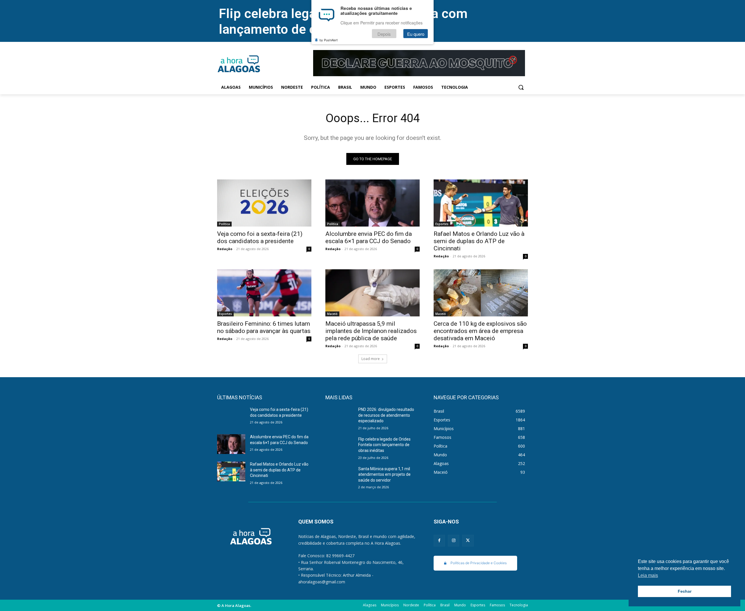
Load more (370, 358)
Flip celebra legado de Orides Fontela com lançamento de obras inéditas (384, 445)
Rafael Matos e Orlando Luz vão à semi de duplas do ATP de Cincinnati (479, 241)
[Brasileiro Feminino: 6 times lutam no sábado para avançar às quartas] (264, 292)
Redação (224, 249)
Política (224, 224)
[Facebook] (439, 540)
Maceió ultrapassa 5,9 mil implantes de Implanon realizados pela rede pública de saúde (371, 331)
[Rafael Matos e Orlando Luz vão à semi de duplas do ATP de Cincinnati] (481, 203)
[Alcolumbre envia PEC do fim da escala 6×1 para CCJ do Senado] (372, 203)
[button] (521, 87)
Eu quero (415, 34)
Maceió (332, 314)
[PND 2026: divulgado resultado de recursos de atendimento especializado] (339, 417)
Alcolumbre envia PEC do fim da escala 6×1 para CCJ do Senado (368, 237)
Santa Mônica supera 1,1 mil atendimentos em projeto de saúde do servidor (384, 474)
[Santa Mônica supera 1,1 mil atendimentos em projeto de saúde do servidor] (339, 476)
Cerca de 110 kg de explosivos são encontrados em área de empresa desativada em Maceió (480, 331)
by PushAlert (329, 40)
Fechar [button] (684, 591)
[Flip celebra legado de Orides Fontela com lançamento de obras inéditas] (339, 446)
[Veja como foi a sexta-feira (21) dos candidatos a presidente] (264, 203)
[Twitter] (467, 540)
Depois (384, 34)
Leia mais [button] (648, 575)
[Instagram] (453, 540)
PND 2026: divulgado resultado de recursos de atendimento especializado (386, 415)
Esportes (441, 224)
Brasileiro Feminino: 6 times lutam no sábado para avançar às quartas (264, 327)
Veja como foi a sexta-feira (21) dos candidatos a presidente (259, 237)
